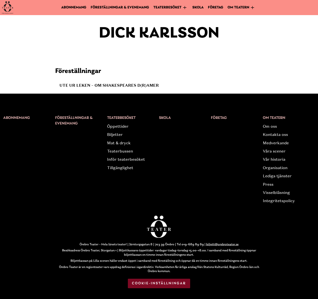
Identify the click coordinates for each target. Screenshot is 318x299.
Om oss (270, 126)
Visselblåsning (276, 192)
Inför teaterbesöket (126, 159)
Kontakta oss (275, 134)
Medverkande (276, 143)
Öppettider (117, 126)
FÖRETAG (215, 7)
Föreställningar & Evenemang (120, 7)
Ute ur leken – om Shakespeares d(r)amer (109, 85)
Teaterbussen (120, 151)
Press (268, 184)
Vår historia (274, 159)
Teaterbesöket (121, 118)
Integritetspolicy (279, 200)
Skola (198, 7)
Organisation (275, 167)
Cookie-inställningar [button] (159, 283)
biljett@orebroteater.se (222, 244)
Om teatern (274, 118)
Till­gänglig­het (120, 167)
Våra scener (274, 151)
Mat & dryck (119, 143)
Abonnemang (73, 7)
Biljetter (115, 134)
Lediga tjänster (277, 176)
